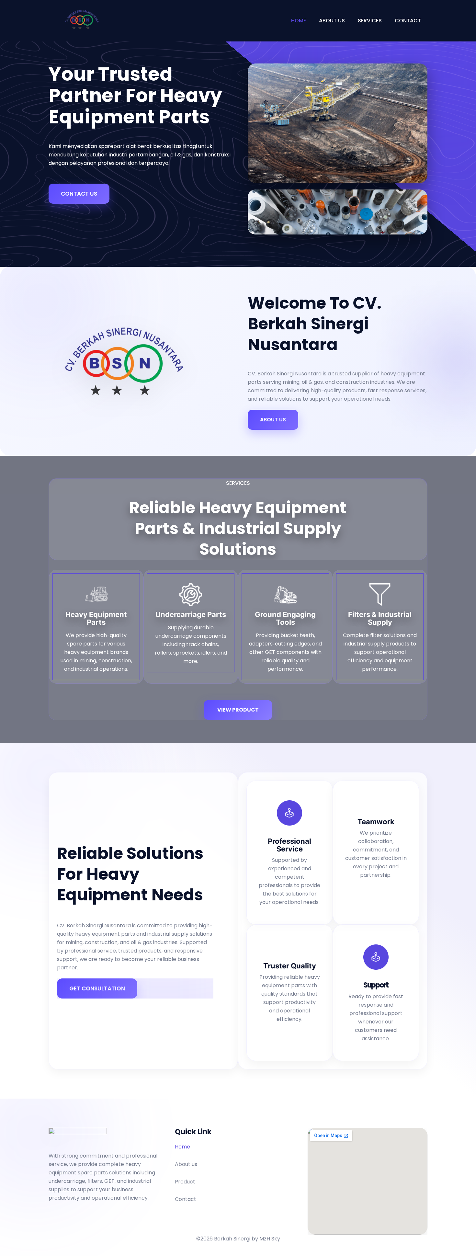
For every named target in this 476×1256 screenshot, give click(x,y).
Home (298, 20)
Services (370, 20)
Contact (408, 20)
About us (332, 20)
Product (185, 1181)
